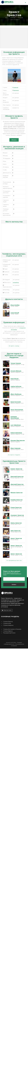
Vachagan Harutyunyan (14, 417)
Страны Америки (8, 625)
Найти (14, 584)
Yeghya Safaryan (15, 386)
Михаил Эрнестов (16, 492)
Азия (6, 17)
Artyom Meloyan (15, 371)
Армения (15, 87)
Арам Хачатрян (15, 402)
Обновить (14, 139)
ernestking (16, 282)
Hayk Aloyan (14, 378)
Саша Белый (14, 313)
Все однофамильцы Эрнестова (14, 560)
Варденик (16, 90)
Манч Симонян (15, 448)
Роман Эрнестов (16, 507)
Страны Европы (8, 621)
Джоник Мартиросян (17, 440)
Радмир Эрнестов (16, 500)
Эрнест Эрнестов (16, 538)
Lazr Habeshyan (15, 425)
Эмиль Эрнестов (16, 523)
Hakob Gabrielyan (16, 433)
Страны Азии (7, 623)
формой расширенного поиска (12, 574)
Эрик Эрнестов (15, 530)
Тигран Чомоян (15, 363)
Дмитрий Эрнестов (16, 476)
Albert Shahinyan (15, 394)
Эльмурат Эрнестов (17, 515)
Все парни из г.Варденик (14, 454)
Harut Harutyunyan (16, 409)
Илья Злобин (14, 305)
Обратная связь (7, 610)
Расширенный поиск (9, 633)
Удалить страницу (14, 346)
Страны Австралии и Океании (12, 629)
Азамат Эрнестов (16, 469)
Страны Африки (8, 631)
